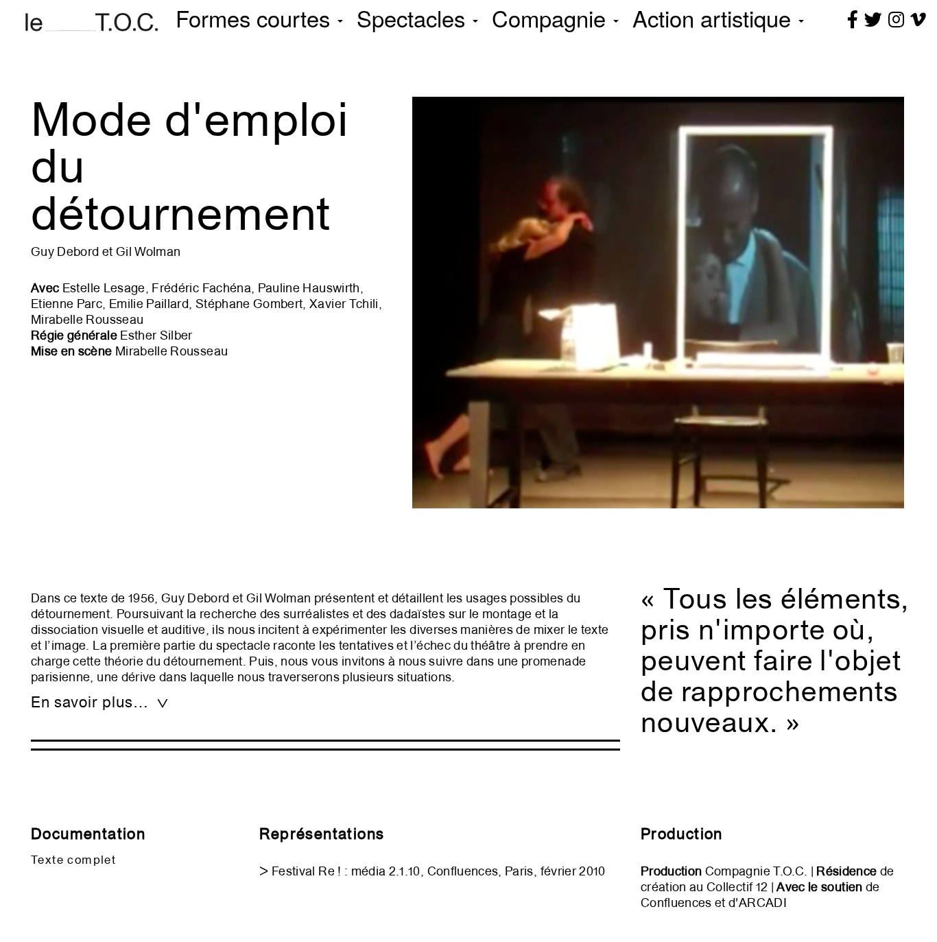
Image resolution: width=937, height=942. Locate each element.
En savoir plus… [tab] (91, 702)
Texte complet (73, 860)
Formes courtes (256, 17)
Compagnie (552, 17)
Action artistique (714, 17)
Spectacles (414, 17)
